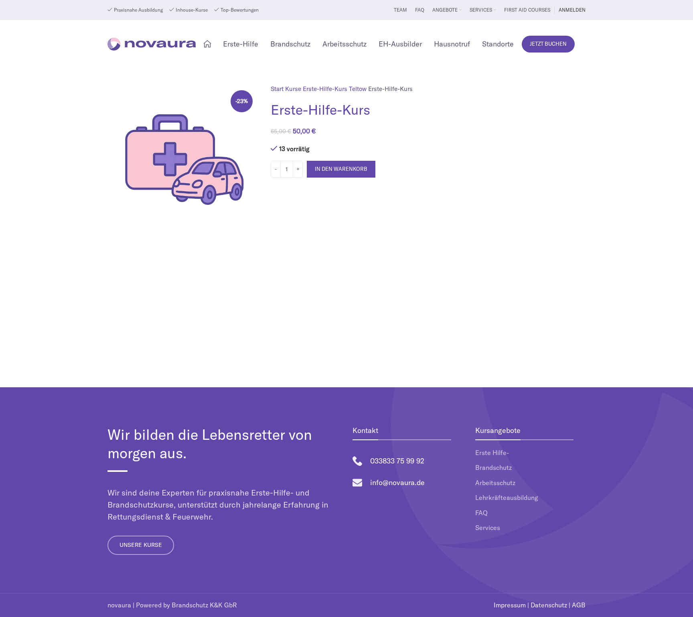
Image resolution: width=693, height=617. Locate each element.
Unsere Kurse (141, 544)
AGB (579, 605)
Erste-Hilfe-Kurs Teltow (335, 89)
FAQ (481, 513)
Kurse (294, 89)
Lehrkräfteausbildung (506, 498)
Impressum (510, 605)
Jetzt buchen (548, 43)
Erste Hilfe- (492, 453)
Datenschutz (549, 605)
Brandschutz (493, 467)
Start (278, 89)
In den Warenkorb (341, 169)
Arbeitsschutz (495, 483)
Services (487, 528)
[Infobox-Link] (402, 461)
